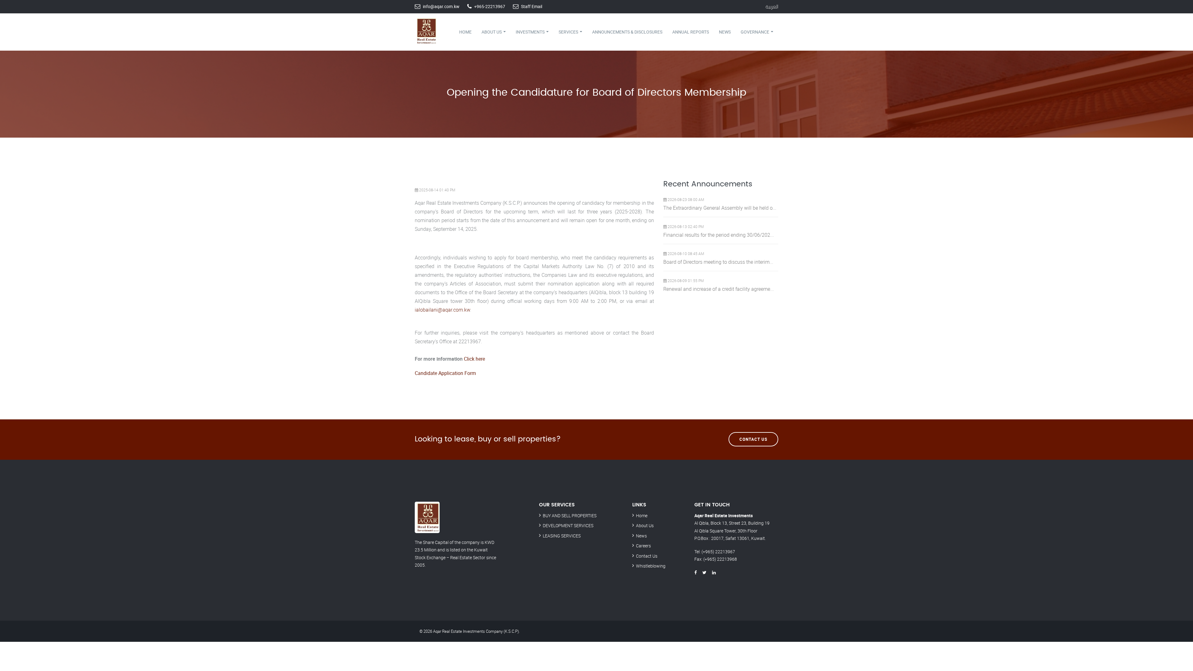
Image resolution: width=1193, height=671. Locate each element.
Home (465, 32)
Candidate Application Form (445, 373)
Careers (643, 546)
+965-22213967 (489, 6)
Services (569, 32)
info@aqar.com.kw (441, 6)
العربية (772, 6)
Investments (531, 32)
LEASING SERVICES (562, 536)
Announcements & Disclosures (627, 32)
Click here (474, 358)
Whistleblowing (650, 566)
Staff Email (531, 6)
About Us (492, 32)
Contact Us (753, 439)
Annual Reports (690, 32)
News (725, 32)
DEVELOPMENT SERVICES (568, 525)
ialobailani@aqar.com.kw (442, 309)
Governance (755, 32)
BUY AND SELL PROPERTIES (569, 515)
